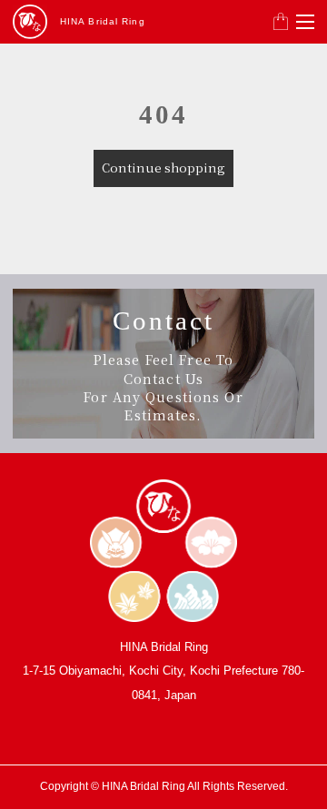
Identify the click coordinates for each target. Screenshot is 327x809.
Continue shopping (163, 167)
